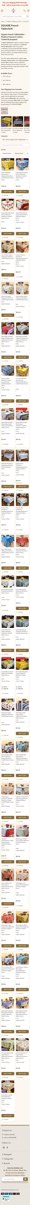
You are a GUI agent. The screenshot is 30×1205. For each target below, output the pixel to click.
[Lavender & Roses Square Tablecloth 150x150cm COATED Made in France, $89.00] (7, 621)
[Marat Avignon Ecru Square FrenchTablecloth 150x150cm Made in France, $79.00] (22, 875)
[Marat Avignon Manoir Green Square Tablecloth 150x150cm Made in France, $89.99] (22, 830)
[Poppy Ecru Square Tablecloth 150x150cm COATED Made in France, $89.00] (7, 704)
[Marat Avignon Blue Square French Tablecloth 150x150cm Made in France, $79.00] (22, 704)
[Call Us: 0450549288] (25, 10)
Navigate (8, 1154)
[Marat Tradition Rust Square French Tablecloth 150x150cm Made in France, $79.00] (7, 875)
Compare (5, 195)
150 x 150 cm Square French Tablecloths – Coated (18, 130)
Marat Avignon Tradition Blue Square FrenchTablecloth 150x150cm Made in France (22, 970)
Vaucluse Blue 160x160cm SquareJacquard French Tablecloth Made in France (7, 511)
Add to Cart (8, 191)
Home (2, 21)
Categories (4, 136)
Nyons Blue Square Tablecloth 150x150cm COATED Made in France (7, 550)
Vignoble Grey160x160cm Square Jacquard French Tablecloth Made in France (7, 842)
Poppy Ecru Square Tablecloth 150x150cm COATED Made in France (7, 714)
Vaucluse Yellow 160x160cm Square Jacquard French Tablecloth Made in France (6, 382)
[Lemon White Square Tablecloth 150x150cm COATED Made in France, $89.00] (7, 246)
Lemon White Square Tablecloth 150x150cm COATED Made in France (7, 256)
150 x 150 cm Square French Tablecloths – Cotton (6, 130)
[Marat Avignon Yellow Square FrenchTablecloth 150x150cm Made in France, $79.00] (22, 917)
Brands (7, 1163)
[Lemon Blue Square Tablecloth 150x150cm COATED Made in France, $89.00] (22, 621)
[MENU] (2, 11)
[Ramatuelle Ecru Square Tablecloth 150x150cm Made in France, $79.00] (7, 581)
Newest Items (19, 153)
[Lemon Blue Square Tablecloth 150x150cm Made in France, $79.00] (22, 581)
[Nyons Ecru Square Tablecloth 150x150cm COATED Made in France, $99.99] (7, 288)
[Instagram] (4, 1147)
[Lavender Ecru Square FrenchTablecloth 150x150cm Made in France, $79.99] (7, 1086)
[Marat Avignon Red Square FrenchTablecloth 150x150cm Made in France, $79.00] (7, 917)
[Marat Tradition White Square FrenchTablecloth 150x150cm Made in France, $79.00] (7, 959)
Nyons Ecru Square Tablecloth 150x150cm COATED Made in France (7, 298)
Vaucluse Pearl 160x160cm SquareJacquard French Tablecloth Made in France (21, 467)
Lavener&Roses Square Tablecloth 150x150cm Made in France (7, 673)
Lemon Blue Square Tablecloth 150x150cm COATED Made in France (22, 631)
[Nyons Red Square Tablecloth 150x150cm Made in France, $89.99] (22, 541)
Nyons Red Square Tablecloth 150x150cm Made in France (22, 550)
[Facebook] (7, 1147)
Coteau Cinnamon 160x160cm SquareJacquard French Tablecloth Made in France (21, 258)
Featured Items (6, 153)
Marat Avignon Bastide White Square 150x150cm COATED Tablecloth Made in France (21, 426)
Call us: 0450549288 (10, 1137)
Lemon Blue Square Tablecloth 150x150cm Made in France (22, 591)
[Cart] (28, 10)
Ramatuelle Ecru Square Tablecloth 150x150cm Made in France (7, 591)
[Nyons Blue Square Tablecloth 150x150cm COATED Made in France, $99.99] (7, 541)
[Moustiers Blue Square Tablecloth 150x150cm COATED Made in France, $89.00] (22, 288)
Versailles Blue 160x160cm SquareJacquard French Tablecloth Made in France (21, 511)
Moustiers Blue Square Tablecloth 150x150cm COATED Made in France (22, 298)
